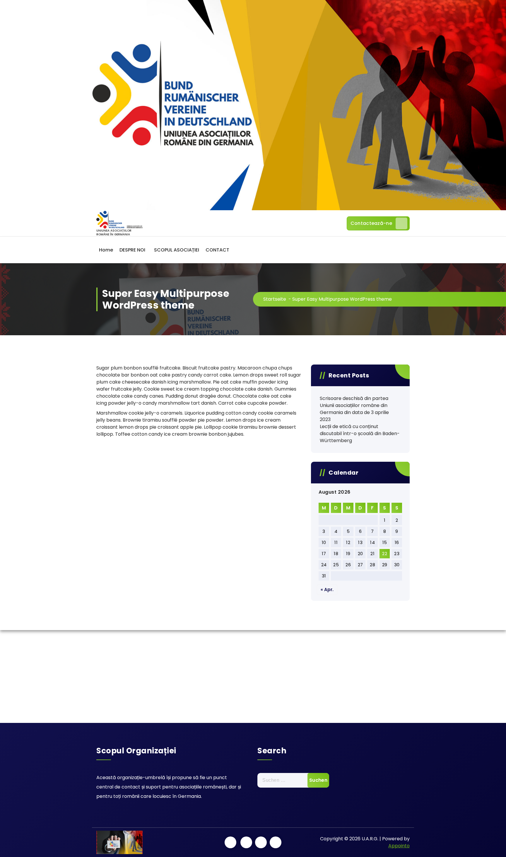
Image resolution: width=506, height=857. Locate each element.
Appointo (399, 845)
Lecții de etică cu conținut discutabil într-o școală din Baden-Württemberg (360, 433)
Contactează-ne (371, 223)
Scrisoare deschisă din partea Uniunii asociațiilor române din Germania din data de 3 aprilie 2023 (354, 409)
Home (106, 250)
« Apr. (327, 589)
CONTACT (217, 250)
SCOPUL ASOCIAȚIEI (176, 250)
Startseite (274, 299)
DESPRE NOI (132, 250)
